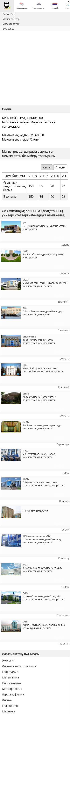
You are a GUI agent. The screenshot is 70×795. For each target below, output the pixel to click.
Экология (8, 660)
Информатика (11, 683)
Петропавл (63, 615)
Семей (65, 529)
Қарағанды (62, 444)
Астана (65, 244)
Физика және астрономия (19, 666)
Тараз (65, 472)
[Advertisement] (35, 68)
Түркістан (63, 643)
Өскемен (64, 501)
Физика (7, 700)
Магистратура (11, 23)
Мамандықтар (11, 19)
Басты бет (9, 14)
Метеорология (12, 689)
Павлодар (63, 330)
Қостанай (63, 387)
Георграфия (10, 672)
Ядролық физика (13, 694)
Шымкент (63, 301)
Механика (8, 711)
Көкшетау (63, 558)
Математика (10, 677)
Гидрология (10, 706)
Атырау (65, 586)
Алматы (64, 273)
